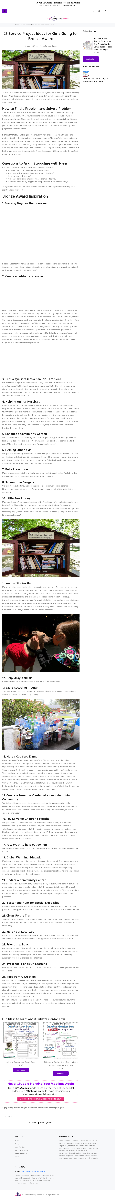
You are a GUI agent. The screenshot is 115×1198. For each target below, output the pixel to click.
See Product (21, 1070)
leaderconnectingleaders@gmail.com (33, 1171)
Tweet (33, 1122)
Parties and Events (21, 1150)
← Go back (7, 1116)
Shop (17, 1156)
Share (42, 1122)
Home (17, 25)
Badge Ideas (19, 1144)
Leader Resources (21, 1153)
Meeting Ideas (20, 1147)
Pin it (50, 1122)
